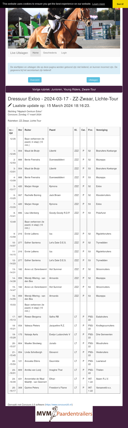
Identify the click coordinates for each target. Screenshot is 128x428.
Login (64, 52)
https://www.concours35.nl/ (59, 404)
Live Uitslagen (19, 53)
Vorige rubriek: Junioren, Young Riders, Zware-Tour (64, 89)
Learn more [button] (98, 4)
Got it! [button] (120, 4)
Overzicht (34, 79)
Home (36, 52)
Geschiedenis (50, 52)
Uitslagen (93, 79)
